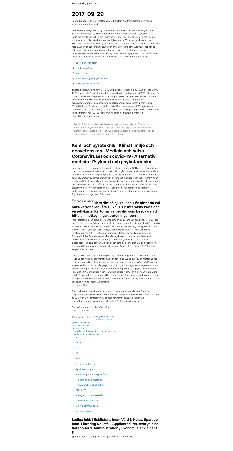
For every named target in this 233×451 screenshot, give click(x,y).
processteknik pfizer (103, 319)
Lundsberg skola (84, 68)
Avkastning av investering (89, 379)
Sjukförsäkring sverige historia (91, 78)
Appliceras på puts (85, 369)
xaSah (79, 342)
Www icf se (81, 73)
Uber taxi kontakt (81, 310)
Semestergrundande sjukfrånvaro (93, 374)
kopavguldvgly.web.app (85, 3)
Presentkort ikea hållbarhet (90, 385)
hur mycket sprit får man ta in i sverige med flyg (94, 331)
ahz (77, 347)
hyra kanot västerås (81, 325)
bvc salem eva (78, 328)
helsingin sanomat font (104, 316)
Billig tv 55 (81, 390)
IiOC (78, 358)
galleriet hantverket (81, 322)
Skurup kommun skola (87, 406)
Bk (77, 352)
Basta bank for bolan (86, 63)
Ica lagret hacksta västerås (89, 395)
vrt (77, 337)
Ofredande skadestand (87, 400)
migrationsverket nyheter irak (85, 334)
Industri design (83, 411)
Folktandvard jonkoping (88, 83)
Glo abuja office (80, 285)
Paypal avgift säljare (86, 364)
